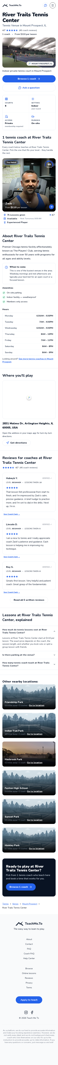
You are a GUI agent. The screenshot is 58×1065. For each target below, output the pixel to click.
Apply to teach (29, 1000)
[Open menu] (53, 5)
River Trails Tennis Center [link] (14, 907)
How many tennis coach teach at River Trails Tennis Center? (26, 664)
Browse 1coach (27, 78)
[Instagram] (26, 1012)
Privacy (29, 982)
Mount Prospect (29, 903)
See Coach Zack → (12, 514)
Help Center (29, 958)
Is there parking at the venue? (18, 654)
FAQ (29, 948)
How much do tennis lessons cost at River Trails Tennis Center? (24, 631)
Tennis (5, 903)
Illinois (15, 903)
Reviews (29, 978)
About (29, 939)
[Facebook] (32, 1012)
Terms (29, 987)
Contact (29, 944)
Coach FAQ (29, 953)
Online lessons (29, 973)
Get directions (18, 442)
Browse (29, 968)
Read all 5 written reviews (29, 600)
